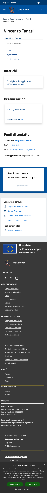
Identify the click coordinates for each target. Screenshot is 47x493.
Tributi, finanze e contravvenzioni (17, 352)
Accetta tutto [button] (15, 484)
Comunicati (9, 377)
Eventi (7, 394)
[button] (23, 489)
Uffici (7, 295)
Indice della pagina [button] (14, 43)
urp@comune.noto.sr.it (23, 140)
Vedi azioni (19, 38)
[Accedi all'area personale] (38, 2)
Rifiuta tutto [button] (32, 484)
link (23, 480)
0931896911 (17, 145)
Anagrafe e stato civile (13, 320)
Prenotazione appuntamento (15, 435)
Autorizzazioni (10, 363)
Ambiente (8, 356)
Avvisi (7, 381)
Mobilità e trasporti (12, 334)
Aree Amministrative (13, 292)
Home (5, 19)
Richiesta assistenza (12, 446)
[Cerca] (42, 9)
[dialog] (23, 477)
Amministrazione (16, 19)
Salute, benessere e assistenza (16, 359)
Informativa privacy (12, 460)
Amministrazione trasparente (16, 456)
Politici (28, 19)
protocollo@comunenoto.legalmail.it (21, 149)
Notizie (7, 374)
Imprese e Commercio (13, 327)
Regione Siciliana (9, 2)
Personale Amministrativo (14, 306)
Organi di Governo (11, 288)
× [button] (44, 464)
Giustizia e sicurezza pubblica (16, 349)
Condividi (8, 38)
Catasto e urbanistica (13, 331)
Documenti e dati (11, 309)
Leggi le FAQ (9, 442)
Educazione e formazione (14, 345)
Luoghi (7, 391)
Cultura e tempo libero (13, 324)
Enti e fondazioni (11, 299)
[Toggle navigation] (4, 9)
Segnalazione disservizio (14, 439)
